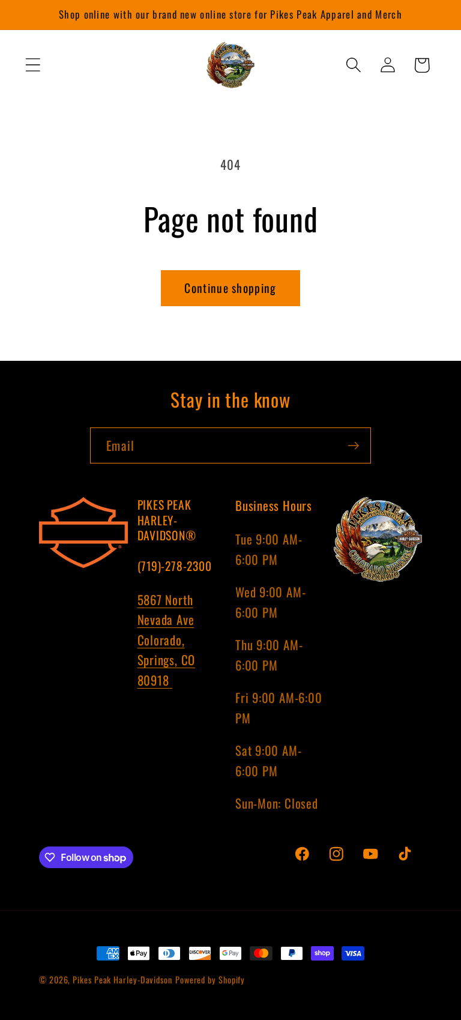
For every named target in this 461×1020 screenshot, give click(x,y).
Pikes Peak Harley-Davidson (122, 979)
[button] (33, 65)
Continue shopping (230, 288)
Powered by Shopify (210, 979)
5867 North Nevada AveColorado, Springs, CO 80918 (166, 639)
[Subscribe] (353, 445)
